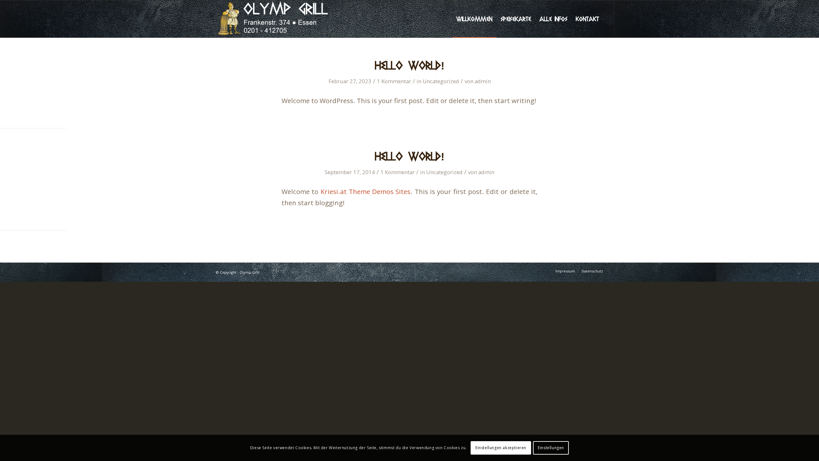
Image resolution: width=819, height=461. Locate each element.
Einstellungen (551, 447)
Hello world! (409, 65)
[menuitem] (474, 18)
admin (483, 81)
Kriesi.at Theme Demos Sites (366, 191)
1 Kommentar (394, 81)
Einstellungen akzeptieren (500, 447)
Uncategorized (441, 81)
